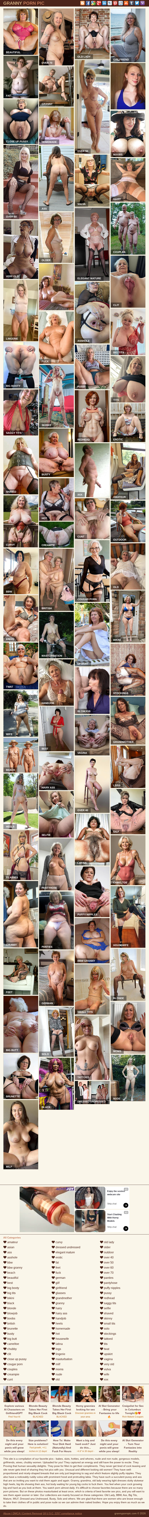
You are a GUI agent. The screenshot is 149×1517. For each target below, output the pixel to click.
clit (9, 1354)
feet (57, 1267)
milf (57, 1364)
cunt (10, 1379)
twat (106, 1348)
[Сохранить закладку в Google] (93, 3)
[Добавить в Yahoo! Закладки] (142, 3)
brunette (12, 1328)
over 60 (108, 1267)
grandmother (63, 1298)
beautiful (12, 1277)
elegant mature (65, 1252)
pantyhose (110, 1282)
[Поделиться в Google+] (99, 3)
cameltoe (13, 1343)
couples (12, 1369)
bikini (10, 1298)
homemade (62, 1328)
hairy (58, 1308)
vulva (107, 1369)
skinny (107, 1318)
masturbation (63, 1359)
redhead (109, 1298)
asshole (12, 1257)
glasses (60, 1293)
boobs (11, 1318)
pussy (107, 1293)
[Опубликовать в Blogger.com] (82, 3)
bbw (10, 1262)
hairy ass (61, 1313)
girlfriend (61, 1287)
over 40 (108, 1257)
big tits (11, 1293)
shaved (108, 1313)
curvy (59, 1242)
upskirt (107, 1354)
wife (106, 1374)
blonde (11, 1308)
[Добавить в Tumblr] (131, 3)
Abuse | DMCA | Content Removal (22, 1513)
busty (10, 1333)
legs (58, 1348)
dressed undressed (67, 1247)
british (11, 1323)
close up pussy (17, 1359)
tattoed (108, 1338)
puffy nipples (111, 1287)
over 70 (108, 1272)
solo (106, 1328)
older (106, 1247)
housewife (62, 1338)
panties (108, 1277)
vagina (108, 1359)
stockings (109, 1333)
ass (9, 1252)
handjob (60, 1318)
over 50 (108, 1262)
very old (108, 1364)
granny (60, 1303)
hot (57, 1333)
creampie (13, 1374)
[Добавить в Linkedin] (104, 3)
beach (11, 1272)
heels (59, 1323)
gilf (57, 1282)
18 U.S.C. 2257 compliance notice (62, 1513)
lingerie (60, 1354)
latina (59, 1343)
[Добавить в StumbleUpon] (126, 3)
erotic (59, 1257)
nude (58, 1374)
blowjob (12, 1313)
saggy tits (109, 1303)
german (60, 1277)
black (10, 1303)
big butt (12, 1338)
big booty (13, 1287)
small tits (109, 1323)
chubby (12, 1348)
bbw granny (14, 1267)
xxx (105, 1379)
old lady (108, 1242)
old (57, 1379)
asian (10, 1247)
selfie (107, 1308)
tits (105, 1343)
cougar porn (15, 1364)
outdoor (108, 1252)
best (10, 1282)
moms (59, 1369)
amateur (12, 1242)
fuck (58, 1272)
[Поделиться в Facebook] (88, 3)
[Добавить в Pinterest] (115, 3)
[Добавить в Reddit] (120, 3)
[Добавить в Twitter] (137, 3)
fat (57, 1262)
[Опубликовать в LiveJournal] (110, 3)
